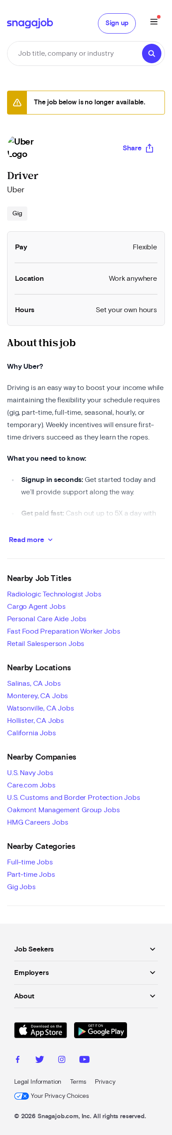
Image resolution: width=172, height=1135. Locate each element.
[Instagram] (61, 1060)
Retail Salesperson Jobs (45, 643)
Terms (78, 1082)
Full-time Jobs (30, 862)
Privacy (105, 1082)
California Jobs (31, 733)
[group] (17, 213)
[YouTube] (84, 1060)
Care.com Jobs (31, 785)
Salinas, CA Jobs (33, 683)
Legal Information (37, 1082)
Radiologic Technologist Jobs (54, 594)
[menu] (154, 23)
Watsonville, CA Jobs (40, 708)
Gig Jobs (21, 886)
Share (132, 148)
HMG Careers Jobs (37, 822)
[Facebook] (17, 1060)
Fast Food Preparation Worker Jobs (63, 631)
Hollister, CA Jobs (35, 720)
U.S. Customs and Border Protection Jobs (73, 797)
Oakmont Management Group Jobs (63, 810)
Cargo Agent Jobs (36, 606)
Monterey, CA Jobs (37, 695)
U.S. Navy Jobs (30, 772)
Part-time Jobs (31, 874)
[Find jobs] (151, 53)
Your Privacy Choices (60, 1096)
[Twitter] (39, 1060)
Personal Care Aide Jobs (46, 619)
